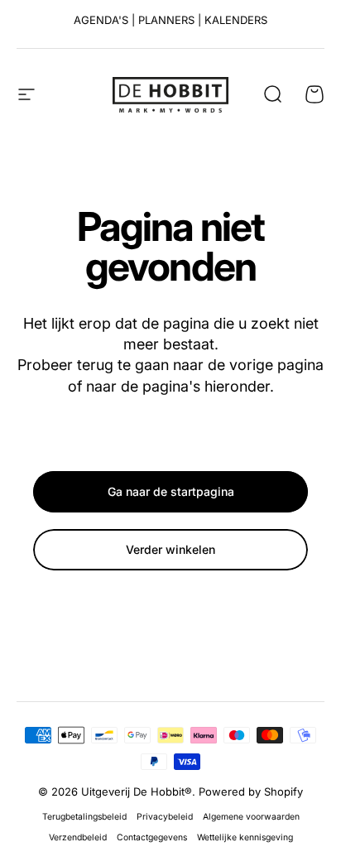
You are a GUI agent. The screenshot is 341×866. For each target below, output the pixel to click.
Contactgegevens (152, 837)
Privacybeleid (165, 816)
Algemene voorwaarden (251, 816)
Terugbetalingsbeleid (84, 816)
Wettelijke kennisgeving (245, 837)
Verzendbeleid (78, 837)
